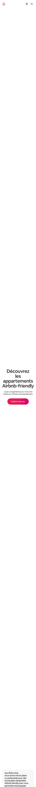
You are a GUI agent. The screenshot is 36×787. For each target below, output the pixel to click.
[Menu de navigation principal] (32, 4)
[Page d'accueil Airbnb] (3, 4)
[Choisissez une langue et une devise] (27, 4)
